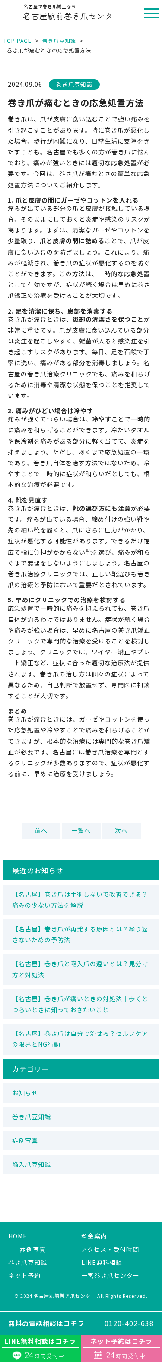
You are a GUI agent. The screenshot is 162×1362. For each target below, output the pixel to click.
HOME (17, 1235)
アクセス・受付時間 (110, 1249)
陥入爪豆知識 (31, 1164)
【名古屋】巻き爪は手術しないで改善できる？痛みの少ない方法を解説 (80, 899)
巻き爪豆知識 (59, 40)
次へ (121, 830)
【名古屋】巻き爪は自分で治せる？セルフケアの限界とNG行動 (80, 1038)
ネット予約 (24, 1275)
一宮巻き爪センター (110, 1275)
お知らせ (25, 1092)
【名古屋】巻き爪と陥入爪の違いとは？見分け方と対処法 (80, 969)
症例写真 (25, 1140)
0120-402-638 (81, 1323)
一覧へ (81, 830)
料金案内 (94, 1235)
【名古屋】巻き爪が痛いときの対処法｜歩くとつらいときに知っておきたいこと (80, 1004)
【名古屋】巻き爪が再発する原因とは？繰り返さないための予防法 (80, 934)
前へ (41, 830)
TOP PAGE (17, 40)
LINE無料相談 (101, 1262)
